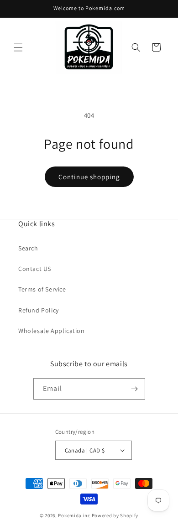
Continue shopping (89, 176)
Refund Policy (38, 310)
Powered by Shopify (115, 515)
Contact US (34, 269)
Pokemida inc (74, 515)
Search (28, 248)
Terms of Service (42, 289)
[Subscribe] (135, 389)
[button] (18, 47)
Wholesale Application (51, 331)
